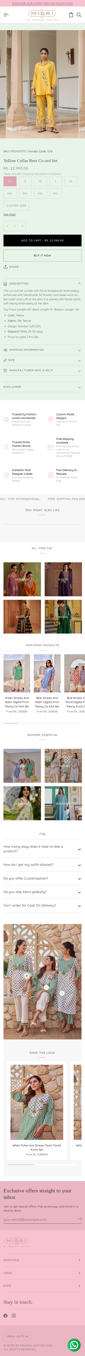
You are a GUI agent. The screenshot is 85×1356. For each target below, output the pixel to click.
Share (14, 266)
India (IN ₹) (15, 1336)
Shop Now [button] (11, 1260)
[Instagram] (14, 1316)
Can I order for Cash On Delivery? (29, 905)
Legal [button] (8, 1273)
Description (18, 283)
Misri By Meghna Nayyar (26, 1345)
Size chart (9, 214)
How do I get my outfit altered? (28, 864)
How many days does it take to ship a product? (33, 848)
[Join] (78, 1218)
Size (11, 360)
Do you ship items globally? (25, 892)
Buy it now (42, 255)
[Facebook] (5, 1316)
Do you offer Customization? (25, 878)
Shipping (27, 173)
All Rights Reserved (19, 1349)
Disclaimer (12, 386)
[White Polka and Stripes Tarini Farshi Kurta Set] (36, 1102)
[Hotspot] (26, 975)
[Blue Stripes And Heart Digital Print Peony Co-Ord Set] (47, 673)
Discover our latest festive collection (42, 3)
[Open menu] (7, 15)
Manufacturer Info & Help (30, 370)
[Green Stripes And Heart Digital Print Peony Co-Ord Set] (16, 673)
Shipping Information (26, 349)
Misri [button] (7, 1285)
